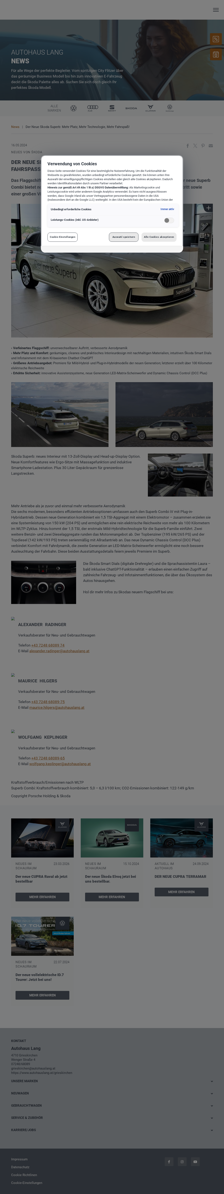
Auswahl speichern (123, 236)
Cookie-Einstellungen (62, 236)
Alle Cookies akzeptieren (159, 236)
